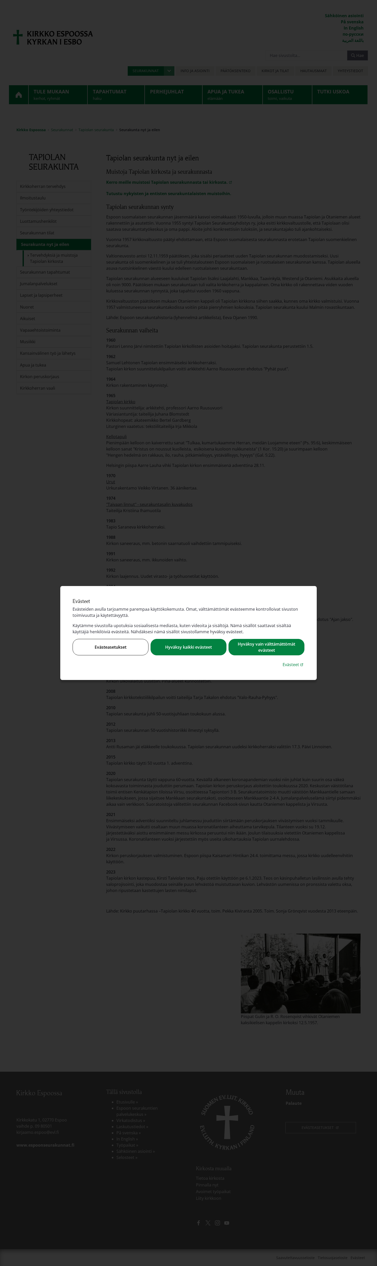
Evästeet (293, 664)
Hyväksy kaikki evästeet (188, 647)
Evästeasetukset (110, 647)
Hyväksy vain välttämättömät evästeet (266, 647)
